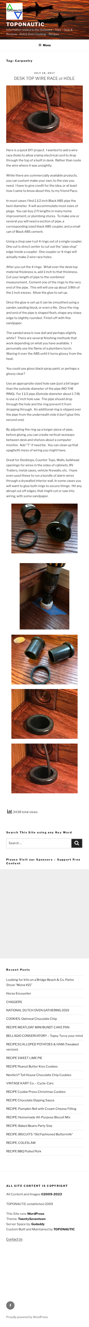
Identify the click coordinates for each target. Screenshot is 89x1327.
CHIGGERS (14, 1002)
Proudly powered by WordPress (27, 1317)
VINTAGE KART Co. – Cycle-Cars (30, 1083)
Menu (47, 45)
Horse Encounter (18, 993)
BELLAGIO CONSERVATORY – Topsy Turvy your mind (44, 1036)
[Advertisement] (44, 913)
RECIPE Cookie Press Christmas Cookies (36, 1092)
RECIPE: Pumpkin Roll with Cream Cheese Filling (41, 1109)
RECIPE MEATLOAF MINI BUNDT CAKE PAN (37, 1027)
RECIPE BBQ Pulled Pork (23, 1151)
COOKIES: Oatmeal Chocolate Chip (31, 1019)
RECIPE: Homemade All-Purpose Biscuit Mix (38, 1117)
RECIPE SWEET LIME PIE (24, 1058)
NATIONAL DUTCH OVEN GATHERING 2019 (37, 1010)
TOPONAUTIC (25, 24)
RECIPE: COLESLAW (21, 1143)
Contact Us (14, 1239)
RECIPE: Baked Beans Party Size (29, 1126)
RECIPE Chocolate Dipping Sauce (30, 1100)
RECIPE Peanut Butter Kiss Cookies (32, 1066)
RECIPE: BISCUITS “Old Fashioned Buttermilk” (39, 1134)
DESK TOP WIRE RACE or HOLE (44, 78)
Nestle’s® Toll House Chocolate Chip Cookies (38, 1075)
